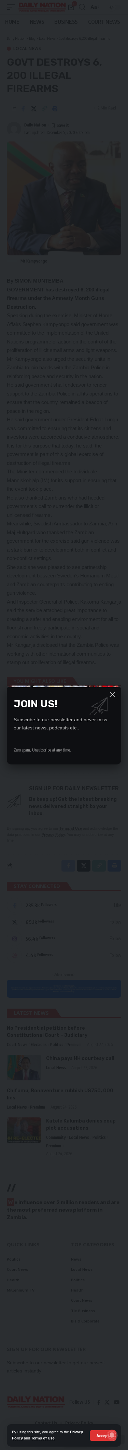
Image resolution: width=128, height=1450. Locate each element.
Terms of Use (43, 1438)
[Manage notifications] (111, 1435)
